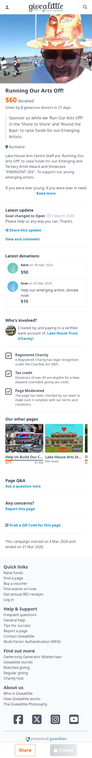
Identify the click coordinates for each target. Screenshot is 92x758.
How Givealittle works (22, 698)
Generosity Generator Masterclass (33, 656)
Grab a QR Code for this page (35, 525)
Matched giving (17, 667)
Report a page (15, 630)
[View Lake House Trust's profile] (10, 333)
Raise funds (13, 572)
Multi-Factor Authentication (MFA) (32, 641)
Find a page (13, 578)
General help (14, 620)
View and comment (22, 239)
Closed (65, 750)
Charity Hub (14, 678)
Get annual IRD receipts (24, 594)
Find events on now (20, 588)
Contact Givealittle (19, 636)
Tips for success (17, 625)
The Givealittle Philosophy (25, 704)
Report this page (20, 508)
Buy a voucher (15, 583)
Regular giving (16, 672)
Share (25, 750)
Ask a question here (23, 486)
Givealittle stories (18, 662)
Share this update (24, 230)
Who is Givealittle (18, 693)
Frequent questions (20, 614)
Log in (9, 599)
